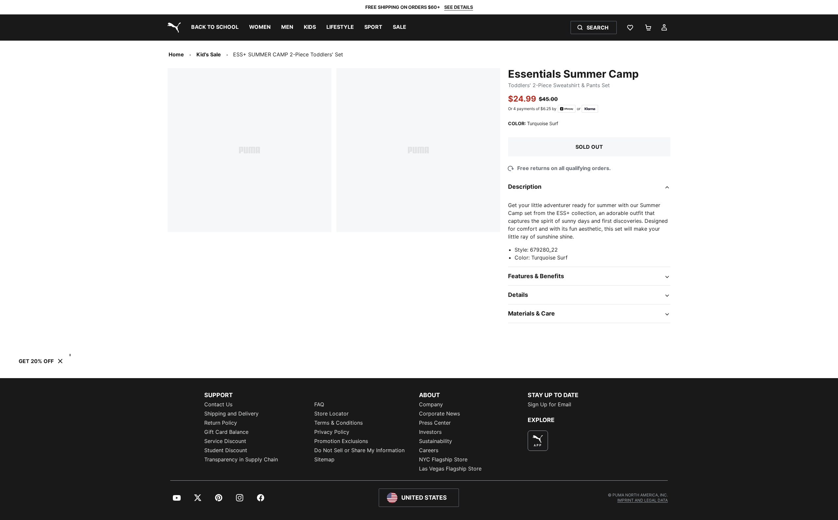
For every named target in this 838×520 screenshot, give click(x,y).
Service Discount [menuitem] (225, 441)
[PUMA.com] (173, 27)
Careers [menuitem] (428, 450)
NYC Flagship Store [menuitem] (443, 459)
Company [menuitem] (431, 404)
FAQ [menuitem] (319, 404)
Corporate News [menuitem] (439, 413)
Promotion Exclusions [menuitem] (341, 441)
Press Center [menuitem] (435, 422)
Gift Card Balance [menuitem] (226, 432)
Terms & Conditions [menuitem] (338, 422)
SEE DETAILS (458, 7)
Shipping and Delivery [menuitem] (231, 413)
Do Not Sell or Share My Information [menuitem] (359, 450)
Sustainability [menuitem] (435, 441)
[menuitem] (215, 27)
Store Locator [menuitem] (331, 413)
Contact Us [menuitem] (218, 404)
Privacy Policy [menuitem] (331, 432)
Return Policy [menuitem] (220, 422)
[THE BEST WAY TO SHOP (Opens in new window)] (538, 441)
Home (176, 54)
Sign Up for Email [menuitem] (549, 404)
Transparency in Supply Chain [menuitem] (241, 459)
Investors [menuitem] (430, 432)
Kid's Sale (208, 54)
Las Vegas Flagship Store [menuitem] (450, 468)
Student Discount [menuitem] (225, 450)
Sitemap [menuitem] (324, 459)
